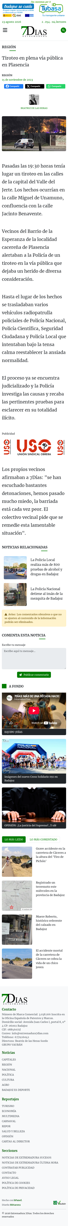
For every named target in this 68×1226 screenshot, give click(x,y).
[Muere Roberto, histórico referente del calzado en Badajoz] (17, 930)
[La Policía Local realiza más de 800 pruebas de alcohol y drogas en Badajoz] (15, 567)
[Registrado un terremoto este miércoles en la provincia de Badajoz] (17, 896)
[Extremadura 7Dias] (34, 31)
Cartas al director (16, 1141)
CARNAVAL (9, 1121)
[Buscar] (63, 30)
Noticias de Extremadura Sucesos (26, 1157)
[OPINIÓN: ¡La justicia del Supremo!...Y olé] (34, 804)
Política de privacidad (18, 1187)
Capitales (9, 1059)
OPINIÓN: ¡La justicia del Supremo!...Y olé (30, 825)
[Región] (34, 8)
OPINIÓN (7, 1136)
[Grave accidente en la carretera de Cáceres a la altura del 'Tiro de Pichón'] (17, 862)
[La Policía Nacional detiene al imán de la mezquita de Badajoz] (15, 594)
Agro (5, 1084)
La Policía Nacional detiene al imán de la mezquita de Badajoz (47, 593)
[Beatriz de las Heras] (34, 100)
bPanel (18, 1200)
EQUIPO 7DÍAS (13, 732)
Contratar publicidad (18, 1167)
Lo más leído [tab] (14, 839)
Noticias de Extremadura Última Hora (30, 1162)
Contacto (9, 1172)
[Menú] (5, 30)
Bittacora (15, 1204)
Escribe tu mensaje (13, 644)
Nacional (8, 1069)
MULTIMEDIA (10, 1116)
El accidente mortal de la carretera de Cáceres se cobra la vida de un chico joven (49, 959)
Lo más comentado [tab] (43, 839)
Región (9, 47)
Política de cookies (16, 1182)
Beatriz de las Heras (34, 108)
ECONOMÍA (9, 1111)
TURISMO (8, 1106)
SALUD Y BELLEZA (13, 1131)
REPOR (6, 1126)
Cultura (8, 1079)
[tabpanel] (34, 915)
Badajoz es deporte (16, 1089)
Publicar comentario (36, 674)
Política (8, 1074)
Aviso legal (10, 1177)
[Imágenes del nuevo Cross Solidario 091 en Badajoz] (34, 756)
